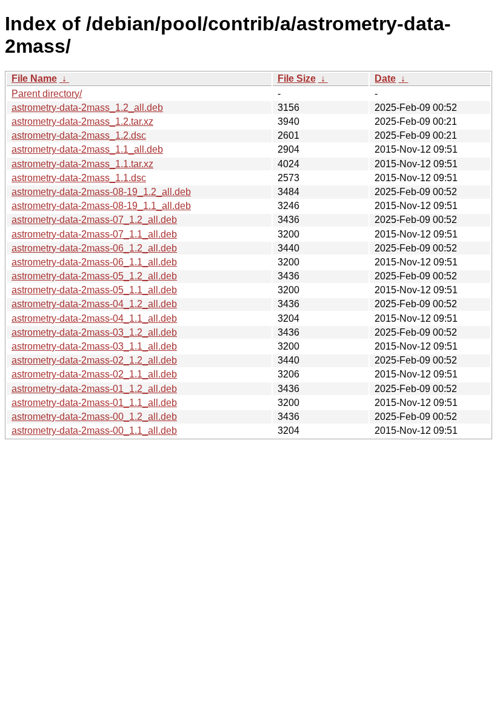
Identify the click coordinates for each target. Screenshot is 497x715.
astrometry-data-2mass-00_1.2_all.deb (94, 416)
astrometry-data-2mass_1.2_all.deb (87, 107)
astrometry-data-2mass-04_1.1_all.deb (94, 318)
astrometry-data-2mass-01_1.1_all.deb (94, 402)
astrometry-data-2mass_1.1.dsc (79, 178)
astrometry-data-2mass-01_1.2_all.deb (94, 389)
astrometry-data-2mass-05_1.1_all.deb (94, 290)
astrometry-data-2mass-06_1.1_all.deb (94, 262)
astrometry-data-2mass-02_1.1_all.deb (94, 374)
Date (385, 78)
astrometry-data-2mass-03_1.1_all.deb (94, 346)
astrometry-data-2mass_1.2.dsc (79, 135)
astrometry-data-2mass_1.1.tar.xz (82, 164)
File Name (34, 78)
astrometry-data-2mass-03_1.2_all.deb (94, 332)
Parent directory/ (47, 93)
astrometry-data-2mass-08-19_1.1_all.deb (101, 206)
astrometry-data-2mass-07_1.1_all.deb (94, 234)
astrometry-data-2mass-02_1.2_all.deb (94, 360)
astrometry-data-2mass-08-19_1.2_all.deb (101, 192)
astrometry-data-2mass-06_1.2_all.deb (94, 248)
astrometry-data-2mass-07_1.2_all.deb (94, 220)
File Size (297, 78)
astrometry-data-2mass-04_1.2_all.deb (94, 304)
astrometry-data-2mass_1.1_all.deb (87, 149)
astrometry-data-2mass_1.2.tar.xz (82, 121)
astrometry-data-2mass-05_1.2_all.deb (94, 276)
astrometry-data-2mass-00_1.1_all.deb (94, 430)
